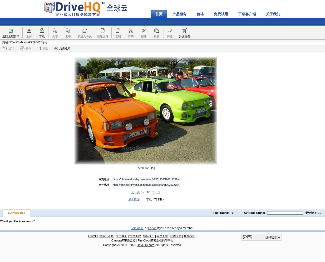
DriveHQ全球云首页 (101, 236)
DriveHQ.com (145, 245)
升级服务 (184, 36)
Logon (152, 228)
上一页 (135, 192)
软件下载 (162, 236)
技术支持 (176, 236)
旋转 (11, 48)
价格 (200, 14)
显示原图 (134, 199)
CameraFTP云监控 (123, 240)
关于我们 (273, 14)
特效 (28, 48)
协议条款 (135, 236)
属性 (45, 48)
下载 (42, 36)
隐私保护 (148, 236)
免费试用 (221, 14)
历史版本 (65, 48)
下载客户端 (247, 14)
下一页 (156, 192)
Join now (137, 228)
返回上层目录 (11, 36)
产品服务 (179, 14)
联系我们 (189, 236)
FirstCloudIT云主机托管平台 (155, 240)
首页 (158, 14)
